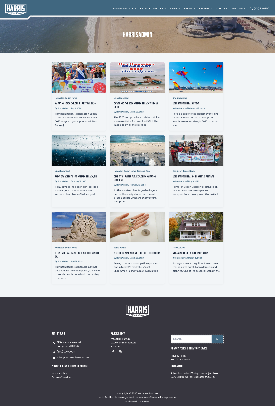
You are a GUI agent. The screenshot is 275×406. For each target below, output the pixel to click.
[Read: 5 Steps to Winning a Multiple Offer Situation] (137, 227)
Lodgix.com (144, 401)
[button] (134, 8)
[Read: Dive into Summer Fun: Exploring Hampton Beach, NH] (137, 150)
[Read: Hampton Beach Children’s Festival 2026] (79, 77)
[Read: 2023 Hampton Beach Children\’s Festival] (196, 150)
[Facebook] (113, 351)
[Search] (217, 339)
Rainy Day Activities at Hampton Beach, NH (76, 176)
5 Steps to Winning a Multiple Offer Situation (137, 253)
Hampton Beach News (66, 98)
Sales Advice (120, 247)
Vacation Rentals (120, 339)
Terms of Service (61, 377)
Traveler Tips (143, 171)
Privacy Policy (59, 373)
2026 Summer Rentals (123, 342)
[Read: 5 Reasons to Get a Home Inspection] (196, 227)
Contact (116, 346)
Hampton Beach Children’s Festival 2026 (75, 103)
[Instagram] (120, 351)
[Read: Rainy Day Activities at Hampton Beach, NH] (79, 150)
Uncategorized (121, 98)
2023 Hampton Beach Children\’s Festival (193, 176)
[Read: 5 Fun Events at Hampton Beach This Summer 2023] (79, 227)
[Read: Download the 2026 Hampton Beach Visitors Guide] (137, 77)
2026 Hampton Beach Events (187, 103)
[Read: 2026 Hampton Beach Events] (196, 77)
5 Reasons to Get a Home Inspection (190, 253)
